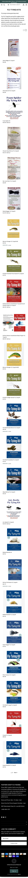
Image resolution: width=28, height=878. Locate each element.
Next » (15, 772)
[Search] (5, 4)
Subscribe (14, 843)
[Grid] (24, 30)
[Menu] (1, 4)
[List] (26, 30)
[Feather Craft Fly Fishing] (14, 5)
